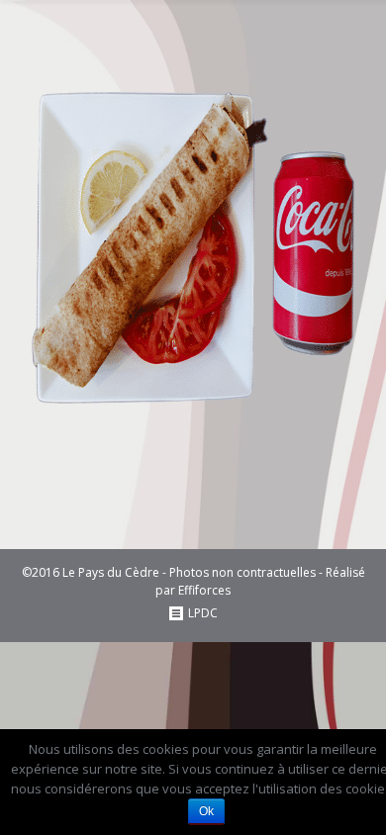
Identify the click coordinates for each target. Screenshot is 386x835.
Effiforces (204, 590)
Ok (206, 811)
